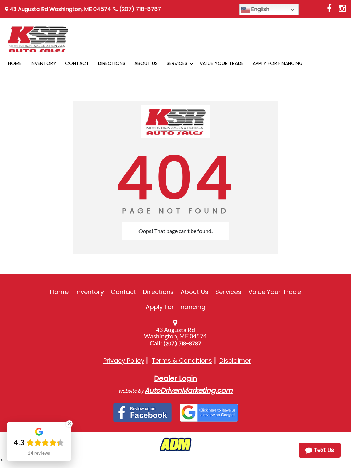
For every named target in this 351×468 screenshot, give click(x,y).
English (259, 9)
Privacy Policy (123, 360)
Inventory (89, 291)
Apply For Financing (175, 307)
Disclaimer (235, 360)
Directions (158, 291)
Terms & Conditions (182, 360)
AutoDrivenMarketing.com (189, 390)
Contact (123, 291)
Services (228, 291)
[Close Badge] (69, 423)
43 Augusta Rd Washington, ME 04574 (59, 9)
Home (59, 291)
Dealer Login (175, 378)
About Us (194, 291)
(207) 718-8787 (139, 9)
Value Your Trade (274, 291)
